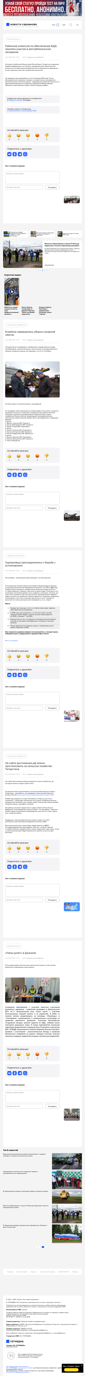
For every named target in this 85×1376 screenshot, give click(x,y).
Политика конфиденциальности (17, 1372)
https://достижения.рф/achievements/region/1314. (35, 795)
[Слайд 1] (38, 270)
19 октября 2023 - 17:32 (12, 958)
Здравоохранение (15, 555)
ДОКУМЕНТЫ (63, 1272)
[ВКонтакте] (9, 154)
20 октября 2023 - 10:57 (12, 570)
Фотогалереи (21, 1272)
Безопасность (13, 39)
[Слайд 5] (46, 270)
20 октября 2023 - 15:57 (12, 57)
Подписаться (71, 1370)
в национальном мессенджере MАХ (22, 111)
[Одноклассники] (15, 154)
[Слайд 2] (40, 270)
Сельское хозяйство (16, 325)
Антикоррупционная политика (17, 1366)
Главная (10, 1272)
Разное (75, 1272)
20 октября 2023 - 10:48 (12, 774)
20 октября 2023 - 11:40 (12, 340)
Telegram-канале (16, 100)
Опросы (33, 1272)
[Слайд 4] (44, 270)
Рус (53, 25)
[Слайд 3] (42, 270)
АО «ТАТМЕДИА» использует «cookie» (19, 1368)
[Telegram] (20, 154)
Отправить (52, 187)
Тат (63, 25)
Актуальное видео (47, 1272)
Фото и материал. (11, 640)
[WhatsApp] (25, 154)
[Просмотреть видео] (12, 292)
